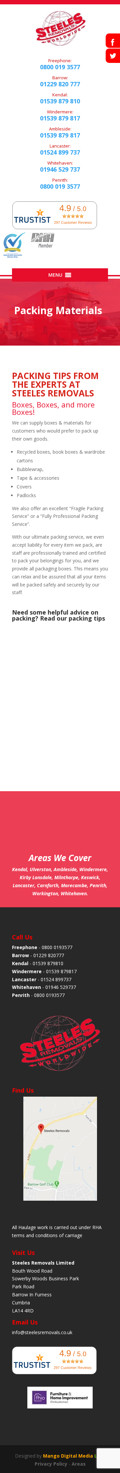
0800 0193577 (57, 947)
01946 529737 (60, 987)
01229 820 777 (60, 84)
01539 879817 (61, 971)
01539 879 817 (60, 118)
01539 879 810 (60, 101)
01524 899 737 (60, 152)
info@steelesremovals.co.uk (42, 1332)
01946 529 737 (60, 169)
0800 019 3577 (60, 67)
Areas (79, 1464)
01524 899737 (56, 979)
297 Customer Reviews (73, 222)
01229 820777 (48, 955)
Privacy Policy (51, 1464)
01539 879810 (48, 963)
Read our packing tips (72, 618)
